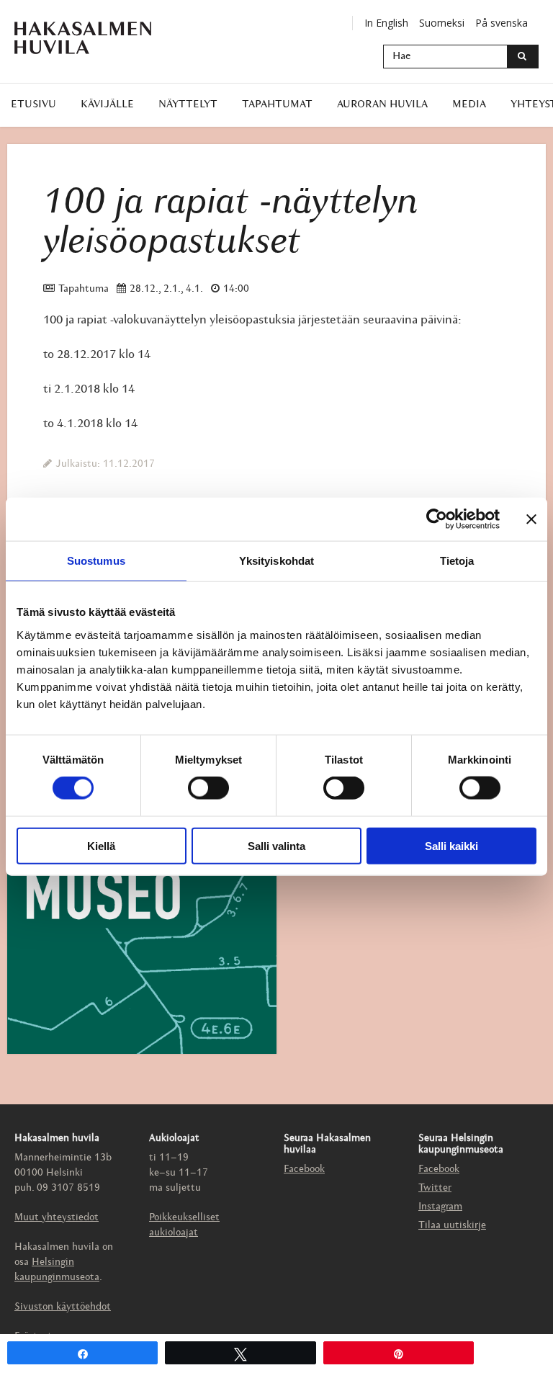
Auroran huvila (382, 104)
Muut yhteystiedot (56, 1217)
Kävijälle (107, 104)
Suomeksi (441, 23)
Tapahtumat (277, 104)
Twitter (434, 1188)
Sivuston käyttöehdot (62, 1307)
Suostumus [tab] (96, 561)
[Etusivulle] (93, 38)
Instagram (440, 1207)
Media (469, 104)
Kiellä (101, 845)
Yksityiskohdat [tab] (276, 561)
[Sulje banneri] (531, 519)
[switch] (208, 788)
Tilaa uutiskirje (452, 1225)
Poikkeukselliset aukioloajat (184, 1225)
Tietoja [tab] (457, 561)
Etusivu (33, 104)
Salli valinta (276, 845)
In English (386, 23)
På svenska (501, 23)
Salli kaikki (451, 845)
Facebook (304, 1169)
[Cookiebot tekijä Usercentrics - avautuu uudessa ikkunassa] (437, 519)
